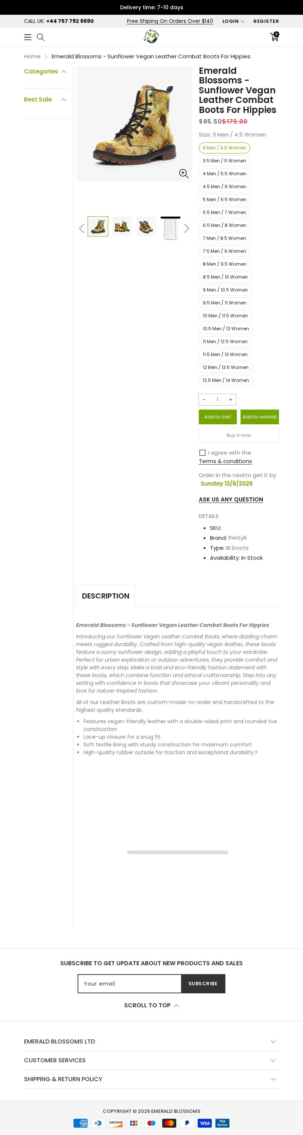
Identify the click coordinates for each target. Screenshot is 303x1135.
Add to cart (217, 416)
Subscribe (203, 983)
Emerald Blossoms (175, 1111)
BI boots (237, 548)
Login (230, 21)
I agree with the (229, 452)
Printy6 (237, 538)
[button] (27, 37)
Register (266, 21)
